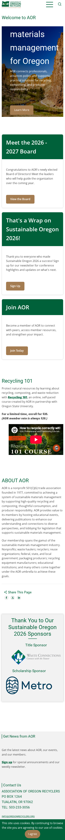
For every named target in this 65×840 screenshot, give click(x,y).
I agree (32, 834)
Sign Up (15, 286)
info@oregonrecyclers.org (18, 816)
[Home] (11, 4)
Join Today (17, 351)
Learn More (21, 110)
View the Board (20, 199)
